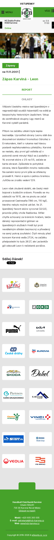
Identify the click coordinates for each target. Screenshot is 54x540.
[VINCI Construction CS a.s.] (40, 417)
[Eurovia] (40, 351)
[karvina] (13, 285)
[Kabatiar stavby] (40, 395)
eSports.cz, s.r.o (39, 535)
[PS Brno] (40, 461)
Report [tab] (27, 89)
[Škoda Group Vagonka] (40, 439)
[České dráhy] (13, 351)
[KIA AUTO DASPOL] (40, 329)
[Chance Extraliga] (13, 417)
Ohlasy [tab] (27, 99)
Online (8, 28)
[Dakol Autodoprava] (40, 373)
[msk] (13, 307)
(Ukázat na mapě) (27, 511)
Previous (1, 25)
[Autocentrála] (13, 373)
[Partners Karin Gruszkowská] (13, 395)
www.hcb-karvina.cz (29, 523)
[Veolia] (13, 461)
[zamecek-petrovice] (40, 285)
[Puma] (13, 329)
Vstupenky (27, 4)
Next (53, 25)
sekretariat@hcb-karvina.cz (31, 520)
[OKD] (40, 307)
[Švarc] (13, 439)
